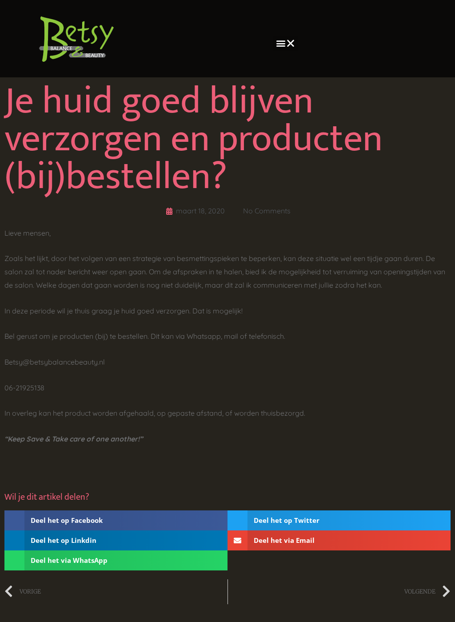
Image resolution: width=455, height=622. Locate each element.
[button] (285, 43)
